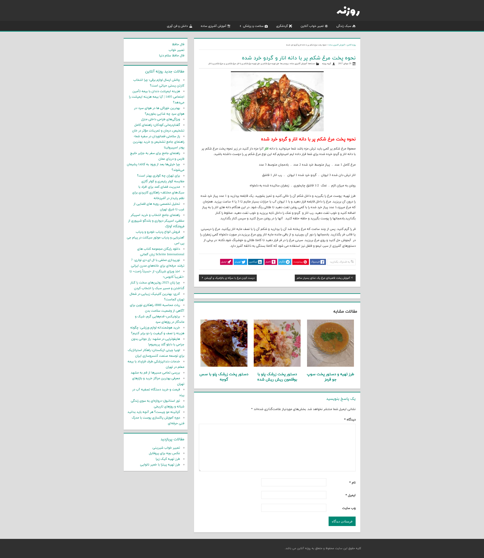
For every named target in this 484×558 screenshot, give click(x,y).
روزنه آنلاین (351, 45)
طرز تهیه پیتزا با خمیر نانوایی (160, 464)
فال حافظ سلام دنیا (171, 55)
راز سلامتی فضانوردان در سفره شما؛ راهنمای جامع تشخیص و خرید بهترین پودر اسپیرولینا (158, 142)
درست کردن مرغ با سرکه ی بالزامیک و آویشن (229, 278)
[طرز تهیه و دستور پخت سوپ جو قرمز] (330, 366)
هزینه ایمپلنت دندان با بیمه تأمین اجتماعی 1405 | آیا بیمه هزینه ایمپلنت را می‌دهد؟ (156, 97)
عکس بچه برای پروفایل (164, 453)
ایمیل (350, 495)
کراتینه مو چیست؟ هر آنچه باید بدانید (153, 412)
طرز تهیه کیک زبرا (168, 459)
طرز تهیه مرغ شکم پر (270, 63)
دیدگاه (350, 419)
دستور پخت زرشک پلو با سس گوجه (223, 377)
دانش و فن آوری (177, 26)
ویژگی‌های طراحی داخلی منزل (160, 119)
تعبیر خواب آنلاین (312, 26)
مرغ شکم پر (231, 63)
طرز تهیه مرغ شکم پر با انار (248, 63)
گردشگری (282, 26)
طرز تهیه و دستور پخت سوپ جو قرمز (330, 377)
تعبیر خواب (176, 50)
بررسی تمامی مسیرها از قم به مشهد (155, 372)
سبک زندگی (343, 26)
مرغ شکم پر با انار (216, 63)
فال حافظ (178, 44)
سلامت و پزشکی (253, 26)
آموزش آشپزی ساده (213, 26)
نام (352, 482)
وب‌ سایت (349, 508)
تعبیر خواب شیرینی (166, 448)
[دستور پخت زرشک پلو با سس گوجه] (223, 366)
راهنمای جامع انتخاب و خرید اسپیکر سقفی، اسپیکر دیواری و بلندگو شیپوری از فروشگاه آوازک (156, 221)
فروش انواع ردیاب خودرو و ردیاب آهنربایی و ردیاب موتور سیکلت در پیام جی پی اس (155, 238)
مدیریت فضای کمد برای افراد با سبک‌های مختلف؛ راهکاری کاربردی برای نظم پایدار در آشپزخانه (158, 193)
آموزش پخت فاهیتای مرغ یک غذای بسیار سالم (323, 278)
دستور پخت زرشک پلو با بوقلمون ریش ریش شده (277, 377)
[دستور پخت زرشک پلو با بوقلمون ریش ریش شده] (277, 366)
